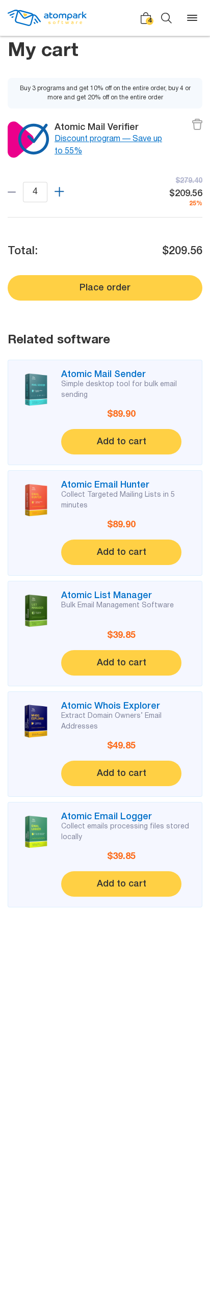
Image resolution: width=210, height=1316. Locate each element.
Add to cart (121, 442)
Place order (105, 288)
